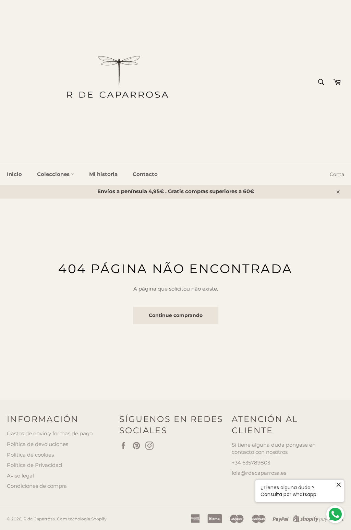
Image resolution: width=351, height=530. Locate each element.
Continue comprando (176, 315)
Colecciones (54, 174)
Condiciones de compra (37, 486)
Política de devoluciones (37, 444)
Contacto (145, 174)
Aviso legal (20, 475)
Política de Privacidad (34, 465)
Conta (337, 174)
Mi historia (103, 174)
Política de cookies (30, 454)
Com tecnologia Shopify (82, 518)
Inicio (14, 174)
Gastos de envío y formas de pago (50, 433)
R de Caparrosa (39, 518)
